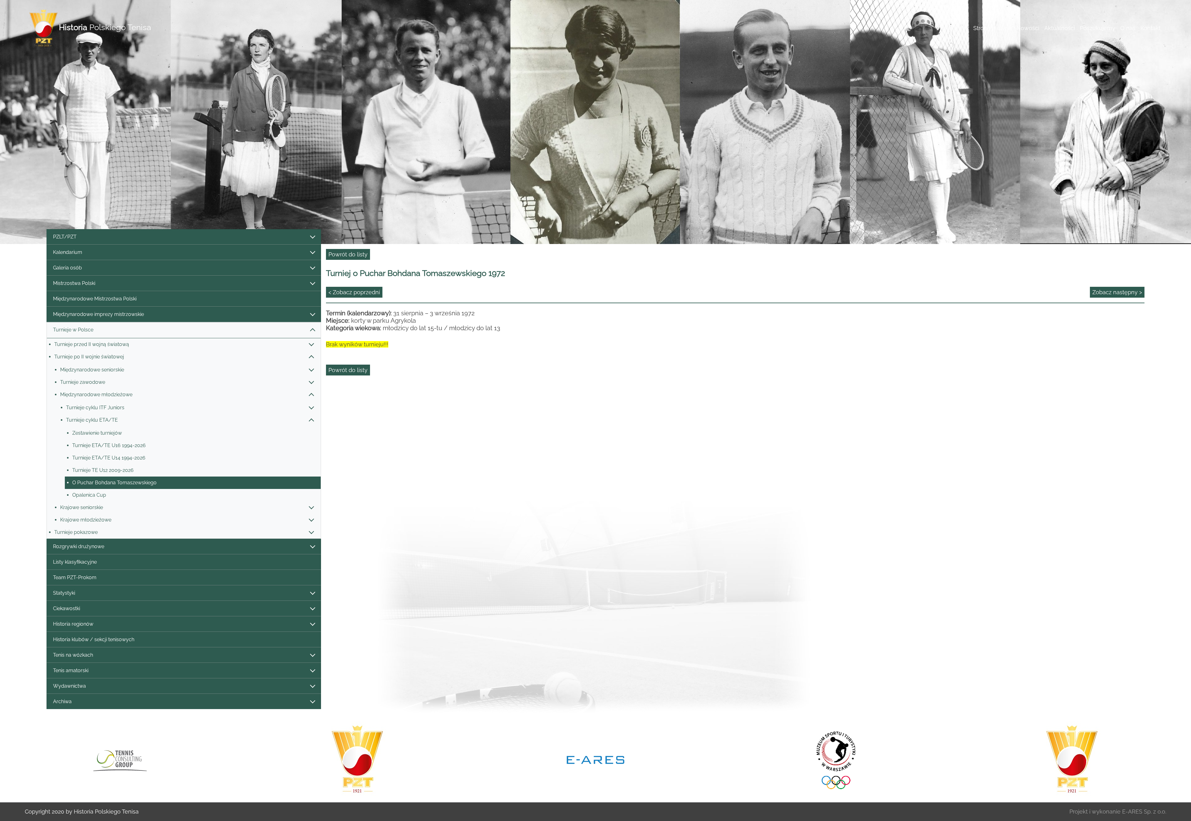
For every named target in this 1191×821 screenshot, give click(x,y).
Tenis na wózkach (73, 655)
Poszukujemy (1097, 28)
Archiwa (62, 701)
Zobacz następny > (1117, 292)
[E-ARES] (357, 759)
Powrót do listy (348, 254)
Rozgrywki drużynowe (78, 546)
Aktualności (1059, 28)
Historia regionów (73, 624)
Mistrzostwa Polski (74, 283)
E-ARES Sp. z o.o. (1144, 811)
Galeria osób (67, 268)
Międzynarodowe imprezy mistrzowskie (98, 314)
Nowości (1027, 28)
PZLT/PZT (65, 237)
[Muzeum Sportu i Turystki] (595, 759)
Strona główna (992, 28)
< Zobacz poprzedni (354, 292)
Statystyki (64, 593)
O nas (1127, 28)
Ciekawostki (66, 608)
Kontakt (1150, 28)
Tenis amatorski (70, 670)
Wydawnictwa (69, 686)
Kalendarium (67, 252)
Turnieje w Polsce (73, 330)
